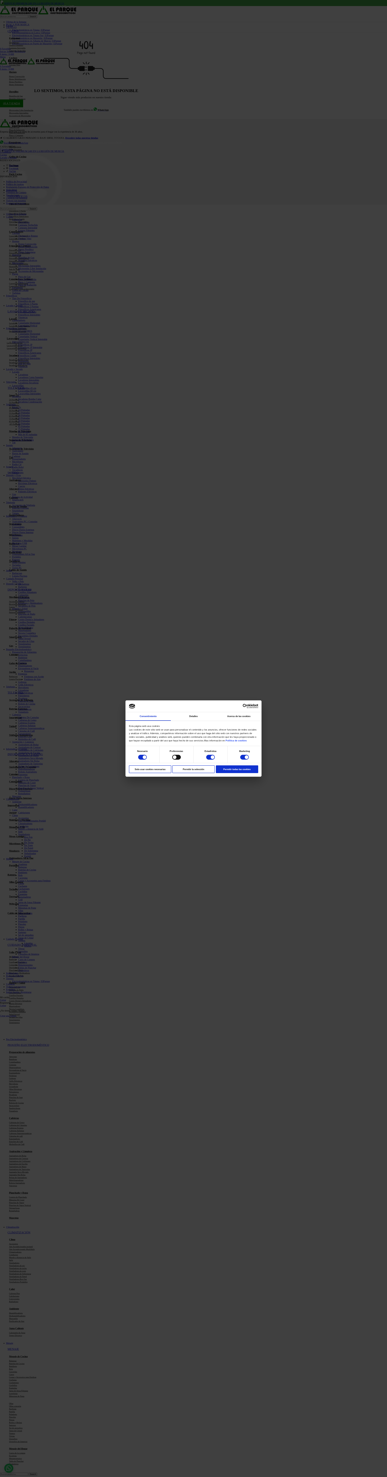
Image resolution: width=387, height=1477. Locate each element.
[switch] (176, 757)
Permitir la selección (193, 769)
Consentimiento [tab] (148, 716)
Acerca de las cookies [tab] (238, 716)
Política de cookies (236, 740)
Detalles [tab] (193, 716)
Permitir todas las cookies (237, 769)
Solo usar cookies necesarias (150, 769)
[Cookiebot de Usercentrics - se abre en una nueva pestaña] (245, 706)
